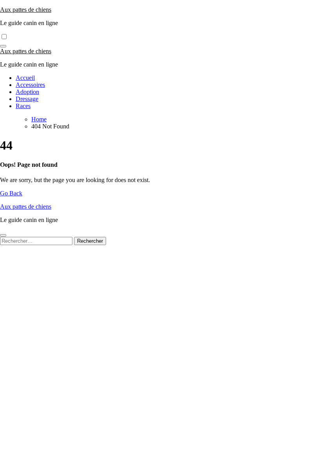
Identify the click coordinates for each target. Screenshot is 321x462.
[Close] (3, 235)
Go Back (11, 193)
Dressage (27, 99)
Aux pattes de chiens (25, 9)
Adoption (27, 91)
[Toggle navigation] (3, 46)
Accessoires (30, 84)
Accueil (25, 77)
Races (23, 106)
